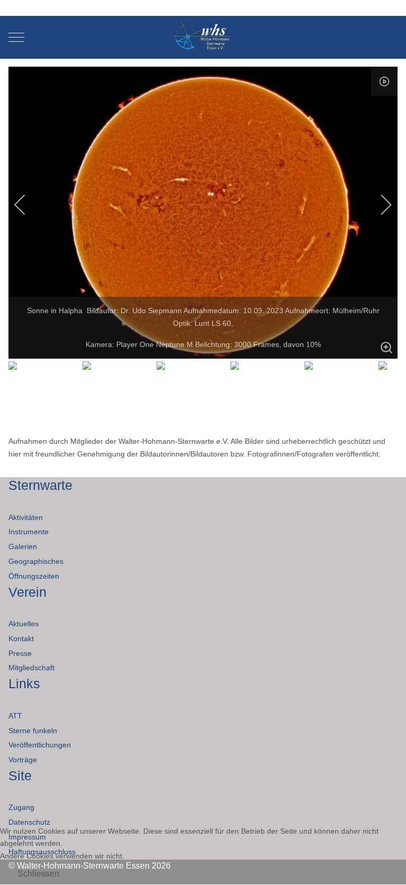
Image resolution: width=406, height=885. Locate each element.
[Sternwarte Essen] (203, 37)
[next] (379, 205)
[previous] (26, 205)
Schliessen (38, 873)
